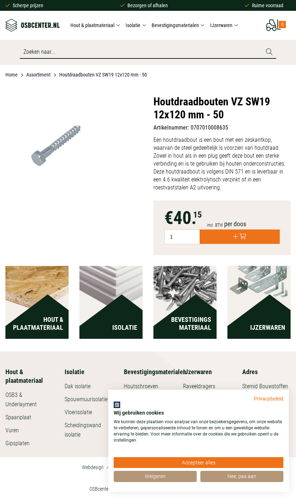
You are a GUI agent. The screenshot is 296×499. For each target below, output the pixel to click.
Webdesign (93, 467)
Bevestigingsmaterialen (175, 25)
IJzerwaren (221, 25)
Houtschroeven (141, 386)
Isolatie (133, 25)
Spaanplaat (18, 417)
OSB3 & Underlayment (21, 399)
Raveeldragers (199, 386)
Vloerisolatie (78, 412)
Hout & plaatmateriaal (92, 25)
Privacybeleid (268, 399)
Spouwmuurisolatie (86, 399)
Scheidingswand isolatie (83, 430)
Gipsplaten (17, 443)
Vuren (12, 430)
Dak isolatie (78, 386)
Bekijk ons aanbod (37, 316)
